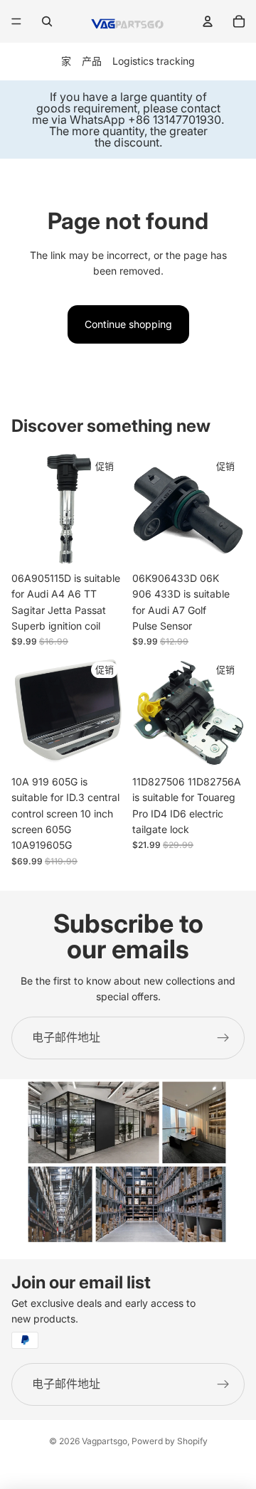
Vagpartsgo (104, 1441)
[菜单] (16, 21)
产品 (92, 61)
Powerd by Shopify (170, 1441)
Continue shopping (128, 324)
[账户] (207, 21)
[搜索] (47, 21)
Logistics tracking (153, 61)
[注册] (223, 1038)
